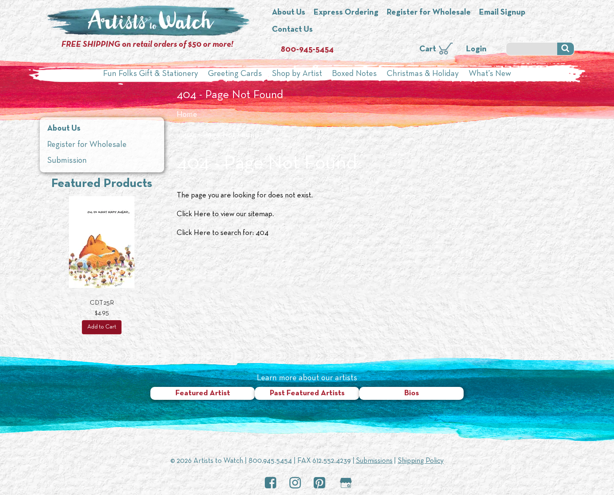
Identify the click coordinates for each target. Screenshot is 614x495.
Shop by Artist (297, 74)
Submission (67, 160)
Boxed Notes (354, 74)
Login (476, 49)
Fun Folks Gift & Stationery (150, 74)
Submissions (374, 461)
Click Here (194, 214)
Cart (427, 49)
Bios (411, 393)
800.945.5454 (270, 461)
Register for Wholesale (429, 12)
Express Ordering (346, 12)
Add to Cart (101, 327)
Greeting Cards (235, 74)
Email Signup (502, 12)
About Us (288, 12)
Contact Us (292, 29)
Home (187, 115)
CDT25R (102, 303)
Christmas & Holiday (423, 74)
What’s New (490, 74)
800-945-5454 (307, 49)
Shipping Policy (421, 461)
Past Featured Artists (307, 393)
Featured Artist (202, 393)
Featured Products (101, 183)
